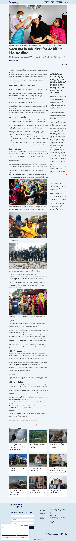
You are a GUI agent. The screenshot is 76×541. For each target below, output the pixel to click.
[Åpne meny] (67, 2)
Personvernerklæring (54, 523)
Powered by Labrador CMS (38, 539)
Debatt (52, 2)
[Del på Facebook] (63, 65)
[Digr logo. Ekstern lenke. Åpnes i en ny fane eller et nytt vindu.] (2, 526)
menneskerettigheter (15, 425)
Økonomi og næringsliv (44, 425)
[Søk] (65, 2)
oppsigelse (61, 518)
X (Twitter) (52, 522)
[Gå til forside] (13, 1)
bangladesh (32, 425)
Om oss (41, 512)
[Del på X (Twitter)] (64, 65)
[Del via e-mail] (66, 65)
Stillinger (46, 2)
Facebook (52, 521)
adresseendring (53, 518)
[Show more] (66, 174)
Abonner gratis (53, 517)
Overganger (59, 2)
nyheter (25, 425)
